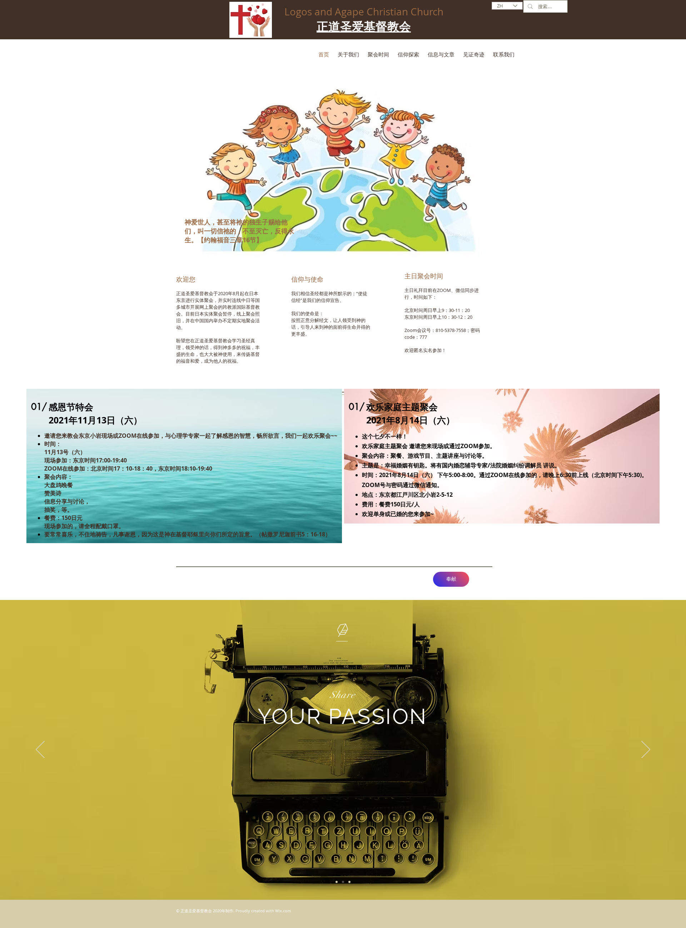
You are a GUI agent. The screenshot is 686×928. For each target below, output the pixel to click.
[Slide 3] (349, 882)
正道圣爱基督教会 (364, 26)
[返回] (40, 750)
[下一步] (645, 750)
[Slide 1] (336, 882)
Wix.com (283, 910)
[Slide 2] (343, 882)
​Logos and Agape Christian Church (363, 11)
